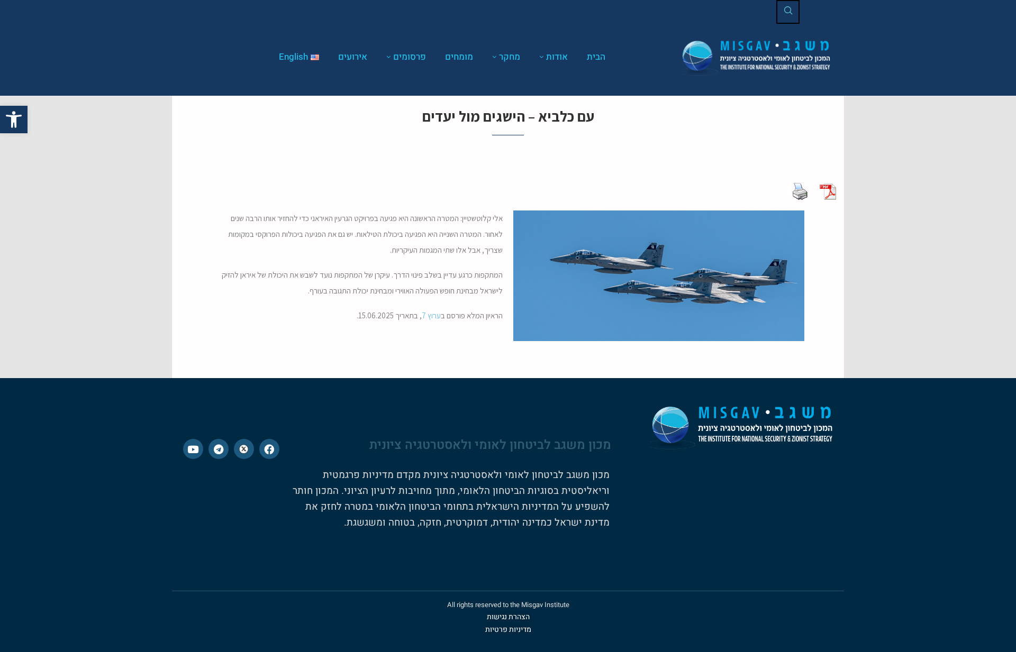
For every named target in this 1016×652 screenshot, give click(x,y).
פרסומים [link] (409, 56)
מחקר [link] (509, 56)
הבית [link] (596, 56)
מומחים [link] (459, 56)
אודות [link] (557, 56)
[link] (14, 119)
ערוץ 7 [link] (431, 315)
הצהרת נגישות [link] (508, 616)
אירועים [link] (352, 56)
